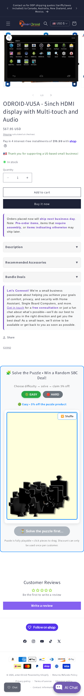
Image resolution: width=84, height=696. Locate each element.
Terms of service (43, 681)
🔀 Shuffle (67, 416)
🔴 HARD (52, 394)
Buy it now (42, 204)
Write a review (42, 605)
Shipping (7, 134)
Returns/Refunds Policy (64, 674)
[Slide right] (50, 95)
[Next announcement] (76, 8)
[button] (8, 23)
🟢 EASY (31, 394)
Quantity (8, 169)
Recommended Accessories (42, 262)
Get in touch (15, 307)
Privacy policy (23, 681)
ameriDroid (21, 674)
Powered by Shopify (38, 674)
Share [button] (11, 337)
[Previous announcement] (7, 8)
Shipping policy (63, 681)
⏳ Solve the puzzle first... (42, 531)
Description (42, 247)
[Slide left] (33, 95)
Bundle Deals (42, 277)
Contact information (44, 687)
